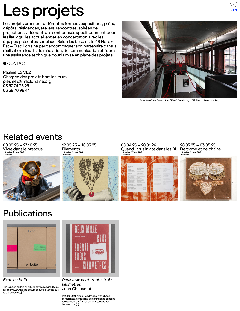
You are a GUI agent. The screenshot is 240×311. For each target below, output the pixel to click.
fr (230, 10)
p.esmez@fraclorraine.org (27, 81)
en (235, 10)
